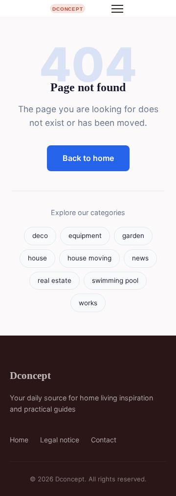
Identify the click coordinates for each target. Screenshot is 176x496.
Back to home (88, 158)
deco (40, 235)
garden (133, 235)
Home (19, 440)
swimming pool (115, 280)
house (37, 258)
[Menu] (117, 9)
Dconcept (30, 375)
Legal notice (59, 440)
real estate (54, 280)
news (140, 258)
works (88, 303)
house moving (89, 258)
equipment (85, 235)
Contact (103, 440)
